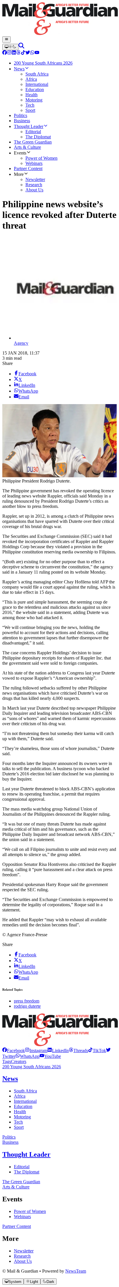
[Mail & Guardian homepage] (59, 19)
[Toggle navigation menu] (6, 39)
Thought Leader (26, 1154)
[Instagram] (9, 53)
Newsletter (24, 1250)
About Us (23, 1261)
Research (22, 1256)
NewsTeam (75, 1271)
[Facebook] (4, 53)
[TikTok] (23, 53)
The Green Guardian (21, 1181)
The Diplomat (26, 1171)
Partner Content (16, 1226)
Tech (18, 1122)
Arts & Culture (15, 1186)
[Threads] (18, 53)
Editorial (21, 1166)
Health (20, 1111)
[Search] (21, 46)
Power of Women (30, 1211)
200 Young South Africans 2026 (31, 1066)
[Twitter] (27, 53)
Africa (19, 1096)
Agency (21, 343)
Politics (9, 1137)
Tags (6, 1061)
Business (10, 1142)
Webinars (22, 1216)
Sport (19, 1127)
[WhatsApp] (32, 53)
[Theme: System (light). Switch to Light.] (10, 47)
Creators (18, 1061)
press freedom (26, 1000)
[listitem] (13, 1050)
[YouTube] (37, 53)
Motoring (22, 1116)
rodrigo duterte (27, 1006)
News (10, 1078)
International (25, 1101)
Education (23, 1106)
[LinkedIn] (14, 53)
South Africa (25, 1090)
